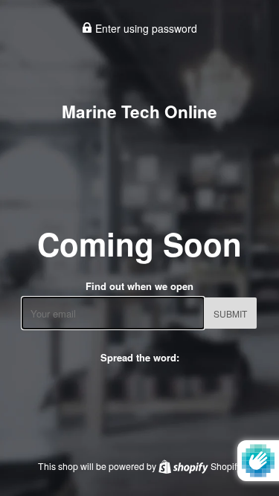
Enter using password (144, 28)
